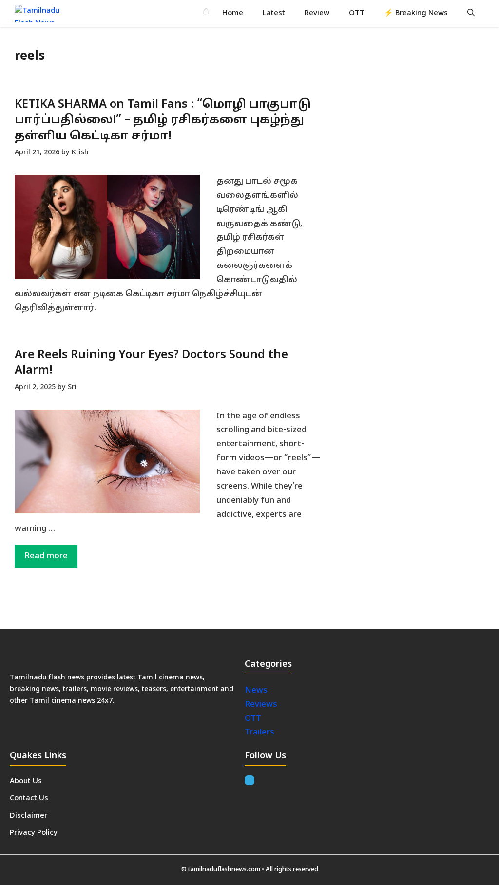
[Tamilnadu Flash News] (43, 13)
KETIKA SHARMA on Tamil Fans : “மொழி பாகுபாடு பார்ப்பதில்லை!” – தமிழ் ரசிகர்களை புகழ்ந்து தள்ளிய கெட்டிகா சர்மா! (163, 120)
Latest (274, 13)
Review (317, 13)
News (257, 690)
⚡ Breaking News (416, 13)
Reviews (261, 704)
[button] (471, 13)
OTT (357, 13)
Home (232, 13)
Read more (46, 556)
